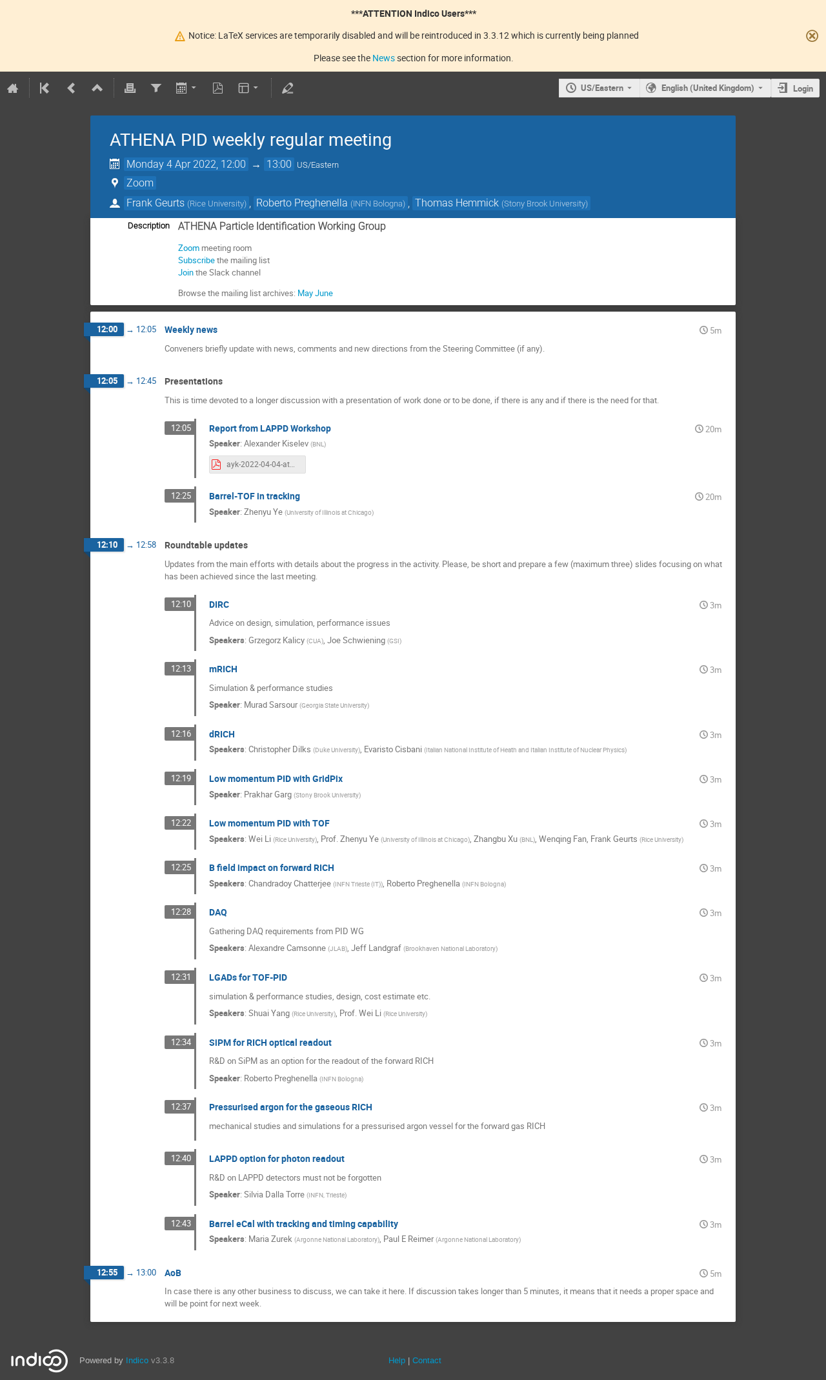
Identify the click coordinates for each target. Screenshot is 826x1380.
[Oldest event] (46, 88)
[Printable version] (130, 88)
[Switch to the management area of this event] (288, 88)
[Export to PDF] (218, 88)
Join (186, 272)
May (305, 293)
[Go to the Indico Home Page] (13, 88)
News (383, 58)
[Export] (186, 88)
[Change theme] (249, 88)
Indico (137, 1360)
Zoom (188, 248)
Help (396, 1360)
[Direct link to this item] (226, 330)
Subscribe (196, 260)
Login (803, 88)
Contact (426, 1360)
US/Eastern (602, 88)
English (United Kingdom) (707, 88)
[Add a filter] (155, 88)
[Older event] (72, 88)
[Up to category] (97, 88)
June (324, 293)
